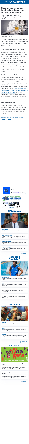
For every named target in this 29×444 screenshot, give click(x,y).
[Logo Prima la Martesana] (14, 2)
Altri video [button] (24, 341)
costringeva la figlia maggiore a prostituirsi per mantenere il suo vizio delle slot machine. (14, 90)
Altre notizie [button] (24, 253)
